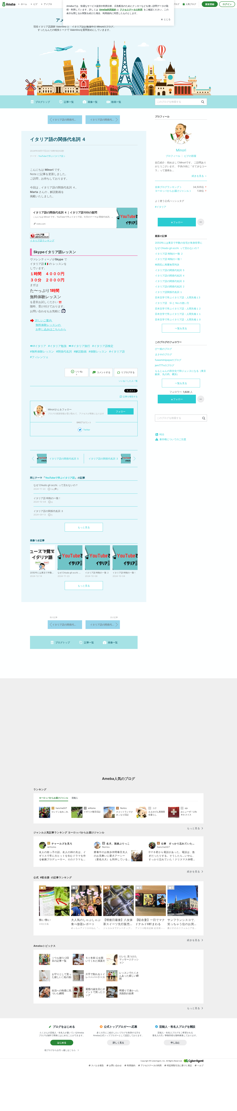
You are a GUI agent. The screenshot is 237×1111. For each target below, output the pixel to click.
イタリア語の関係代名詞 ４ (58, 139)
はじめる (61, 1042)
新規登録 (209, 4)
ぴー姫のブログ (163, 348)
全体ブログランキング (167, 186)
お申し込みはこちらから (51, 329)
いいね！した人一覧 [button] (128, 381)
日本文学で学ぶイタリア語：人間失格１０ (178, 319)
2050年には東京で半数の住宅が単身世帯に (178, 242)
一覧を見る (181, 328)
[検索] (203, 102)
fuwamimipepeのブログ (168, 359)
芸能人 (75, 798)
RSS (161, 434)
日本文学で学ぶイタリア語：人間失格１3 (177, 297)
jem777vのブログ (164, 365)
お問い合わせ (115, 1065)
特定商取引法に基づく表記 (179, 1065)
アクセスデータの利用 (151, 1065)
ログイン (227, 4)
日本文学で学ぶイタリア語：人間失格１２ (178, 308)
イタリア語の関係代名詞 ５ (67, 119)
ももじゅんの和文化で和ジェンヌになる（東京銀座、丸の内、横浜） (180, 372)
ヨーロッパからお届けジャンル (172, 190)
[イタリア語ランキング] (39, 235)
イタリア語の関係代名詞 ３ (105, 119)
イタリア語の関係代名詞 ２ (170, 286)
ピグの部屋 (190, 155)
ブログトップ (42, 101)
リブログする (128, 372)
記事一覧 (69, 101)
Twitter (86, 429)
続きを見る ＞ (199, 175)
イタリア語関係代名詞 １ (168, 292)
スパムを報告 (97, 1065)
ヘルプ (200, 1065)
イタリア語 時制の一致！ (168, 259)
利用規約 (131, 1065)
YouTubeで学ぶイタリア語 (50, 156)
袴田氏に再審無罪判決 (167, 264)
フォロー (120, 411)
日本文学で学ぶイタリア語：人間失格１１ (178, 313)
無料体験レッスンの (48, 325)
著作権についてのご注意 (172, 439)
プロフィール (173, 155)
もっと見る (84, 527)
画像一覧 (93, 101)
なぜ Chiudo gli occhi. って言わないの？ (177, 248)
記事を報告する (130, 396)
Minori (181, 150)
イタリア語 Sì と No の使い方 (172, 302)
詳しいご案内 (44, 320)
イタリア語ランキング (42, 240)
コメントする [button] (103, 372)
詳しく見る (118, 1042)
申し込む (175, 1042)
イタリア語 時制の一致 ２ (169, 253)
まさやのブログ (163, 354)
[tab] (53, 798)
